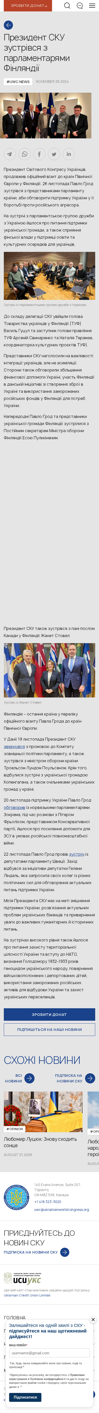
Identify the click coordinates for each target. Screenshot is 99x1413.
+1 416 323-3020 (47, 1201)
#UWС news (18, 81)
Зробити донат (49, 1014)
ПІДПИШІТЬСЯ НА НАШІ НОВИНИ (49, 1029)
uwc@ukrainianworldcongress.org (61, 1209)
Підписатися (25, 1397)
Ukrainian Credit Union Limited (27, 1295)
